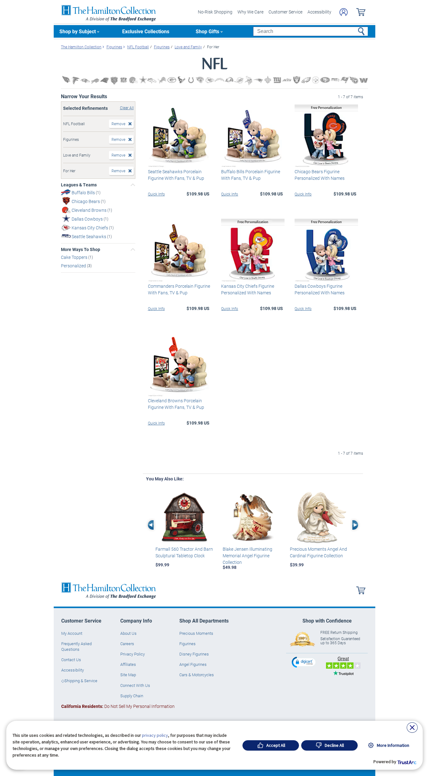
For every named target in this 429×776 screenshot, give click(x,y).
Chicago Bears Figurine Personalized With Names (320, 175)
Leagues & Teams (79, 185)
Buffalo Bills (84, 192)
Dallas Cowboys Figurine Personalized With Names (320, 289)
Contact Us (71, 659)
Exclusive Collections (145, 31)
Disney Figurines (194, 654)
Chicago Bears (86, 201)
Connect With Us (135, 685)
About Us (128, 633)
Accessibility (319, 12)
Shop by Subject (77, 31)
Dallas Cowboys (88, 219)
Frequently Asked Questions (76, 646)
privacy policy (155, 735)
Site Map (128, 674)
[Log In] (343, 12)
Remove (118, 123)
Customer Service (285, 12)
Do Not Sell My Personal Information (118, 706)
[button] (304, 662)
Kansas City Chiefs (90, 228)
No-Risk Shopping (215, 12)
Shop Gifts (207, 31)
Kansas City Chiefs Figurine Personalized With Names (247, 289)
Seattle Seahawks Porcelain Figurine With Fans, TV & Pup (176, 175)
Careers (127, 643)
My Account (71, 633)
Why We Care (250, 12)
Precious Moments (196, 633)
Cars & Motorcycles (196, 674)
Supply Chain (131, 695)
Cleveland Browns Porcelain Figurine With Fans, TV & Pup (176, 404)
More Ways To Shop (80, 249)
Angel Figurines (193, 664)
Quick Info (156, 193)
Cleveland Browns (89, 210)
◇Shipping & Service (79, 680)
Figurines (187, 643)
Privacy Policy (132, 654)
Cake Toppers (74, 257)
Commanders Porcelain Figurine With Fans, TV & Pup (179, 289)
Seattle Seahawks (89, 236)
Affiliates (128, 664)
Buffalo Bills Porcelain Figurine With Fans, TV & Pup (250, 175)
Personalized (74, 266)
